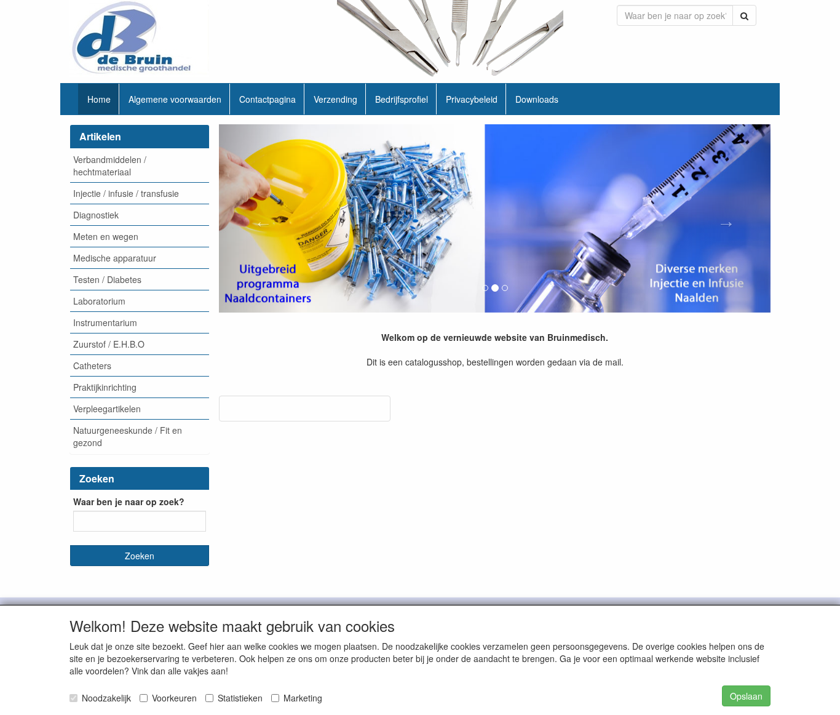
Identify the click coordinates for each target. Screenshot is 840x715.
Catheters (92, 365)
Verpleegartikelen (107, 408)
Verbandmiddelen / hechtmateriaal (109, 165)
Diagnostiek (96, 215)
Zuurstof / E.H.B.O (109, 344)
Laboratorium (99, 301)
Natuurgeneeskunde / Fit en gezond (127, 436)
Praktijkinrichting (105, 387)
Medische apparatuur (114, 258)
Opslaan (746, 696)
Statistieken (240, 698)
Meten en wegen (105, 236)
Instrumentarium (105, 322)
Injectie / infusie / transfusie (126, 193)
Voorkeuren (174, 698)
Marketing (302, 698)
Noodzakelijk (106, 698)
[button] (260, 218)
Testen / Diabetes (107, 279)
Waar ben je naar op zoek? (128, 501)
